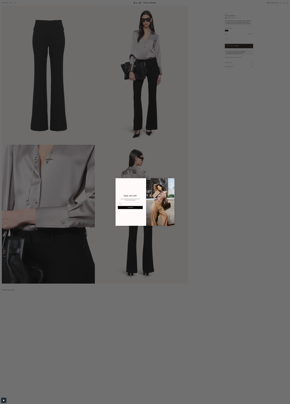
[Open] (3, 400)
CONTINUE (130, 207)
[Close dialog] (173, 179)
